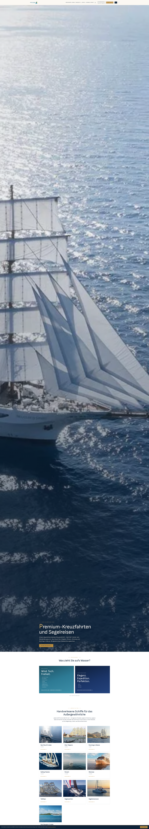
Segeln (73, 2)
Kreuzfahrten (68, 2)
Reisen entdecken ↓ (46, 645)
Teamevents (77, 2)
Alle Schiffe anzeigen (75, 695)
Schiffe (83, 2)
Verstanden (143, 827)
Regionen (88, 2)
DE (115, 2)
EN (118, 2)
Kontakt (92, 2)
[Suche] (95, 2)
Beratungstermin (109, 2)
